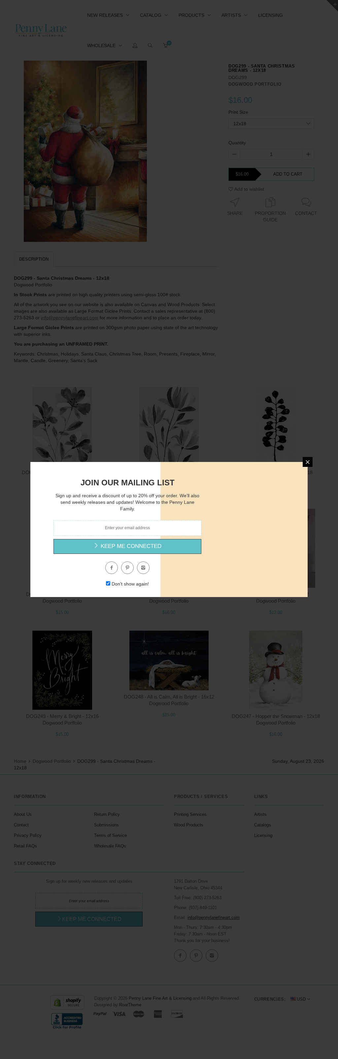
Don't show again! (130, 584)
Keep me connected (130, 546)
